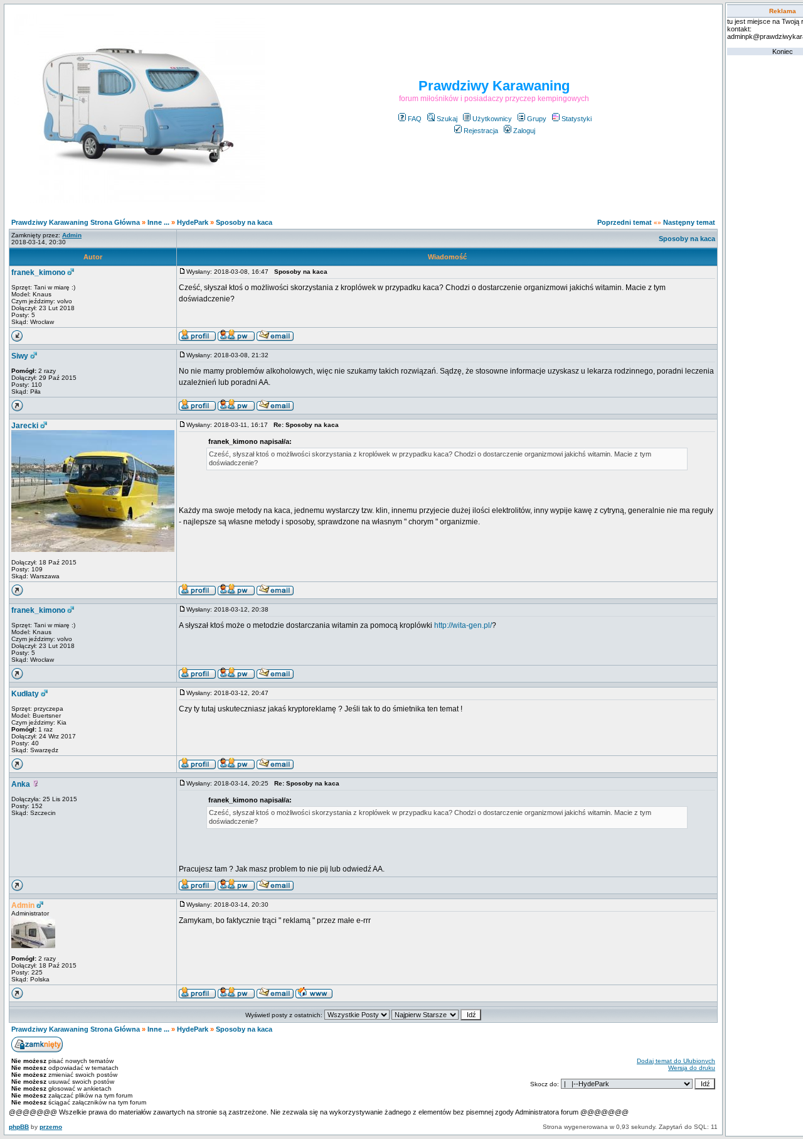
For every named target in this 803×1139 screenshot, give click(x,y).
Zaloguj (524, 130)
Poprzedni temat (624, 222)
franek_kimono (38, 272)
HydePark (192, 222)
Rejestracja (481, 130)
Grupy (536, 118)
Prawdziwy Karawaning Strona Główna (75, 222)
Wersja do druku (691, 1067)
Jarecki (24, 425)
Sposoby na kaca (244, 222)
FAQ (415, 118)
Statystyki (576, 118)
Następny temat (689, 222)
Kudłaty (25, 693)
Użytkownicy (492, 118)
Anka (20, 784)
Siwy (19, 356)
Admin (23, 905)
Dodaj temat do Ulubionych (676, 1060)
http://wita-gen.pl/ (463, 625)
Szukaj (447, 118)
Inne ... (158, 222)
